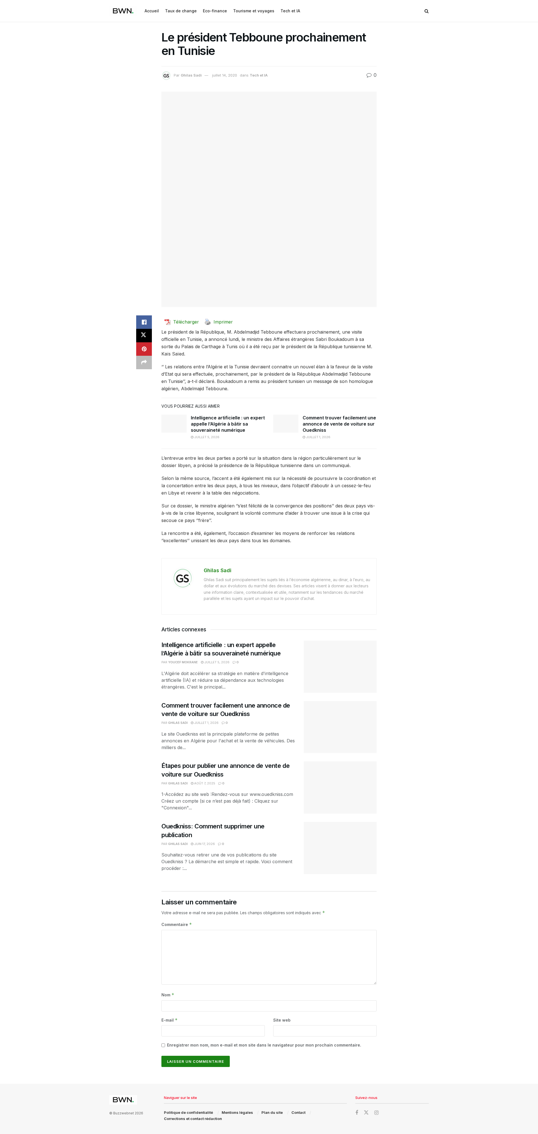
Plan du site (272, 1112)
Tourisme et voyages (253, 10)
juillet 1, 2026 (317, 437)
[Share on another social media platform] (144, 362)
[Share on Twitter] (144, 335)
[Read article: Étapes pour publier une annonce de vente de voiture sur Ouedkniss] (340, 787)
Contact (298, 1112)
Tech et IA (290, 10)
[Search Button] (427, 11)
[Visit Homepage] (123, 11)
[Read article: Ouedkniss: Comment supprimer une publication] (340, 848)
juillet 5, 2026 (206, 437)
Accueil (152, 10)
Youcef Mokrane (183, 662)
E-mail (169, 1020)
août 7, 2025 (204, 783)
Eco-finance (215, 10)
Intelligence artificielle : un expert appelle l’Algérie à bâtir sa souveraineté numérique (228, 424)
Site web (282, 1020)
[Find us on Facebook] (356, 1113)
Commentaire (176, 924)
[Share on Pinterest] (144, 349)
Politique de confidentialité (188, 1112)
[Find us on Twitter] (366, 1112)
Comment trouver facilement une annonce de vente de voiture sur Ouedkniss (339, 424)
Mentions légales (237, 1112)
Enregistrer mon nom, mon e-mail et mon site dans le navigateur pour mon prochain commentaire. (264, 1045)
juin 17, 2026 (204, 844)
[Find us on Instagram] (376, 1113)
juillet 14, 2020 (224, 75)
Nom (167, 994)
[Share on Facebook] (144, 322)
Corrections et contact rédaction (193, 1118)
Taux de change (181, 10)
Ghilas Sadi (191, 75)
